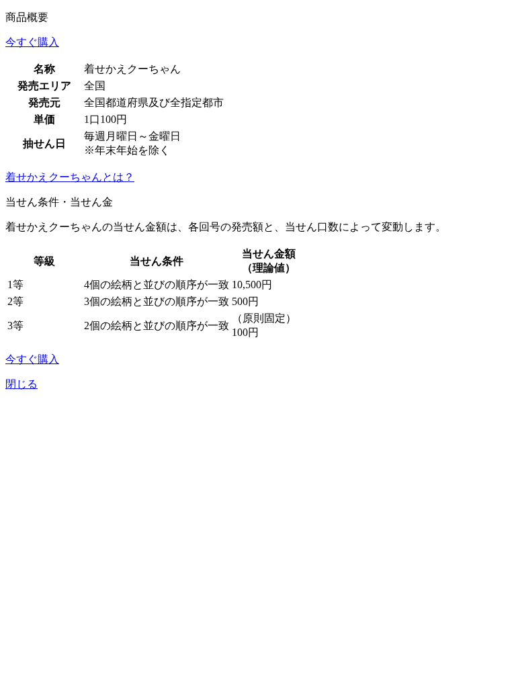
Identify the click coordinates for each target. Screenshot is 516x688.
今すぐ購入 (32, 42)
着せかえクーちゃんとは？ (69, 177)
